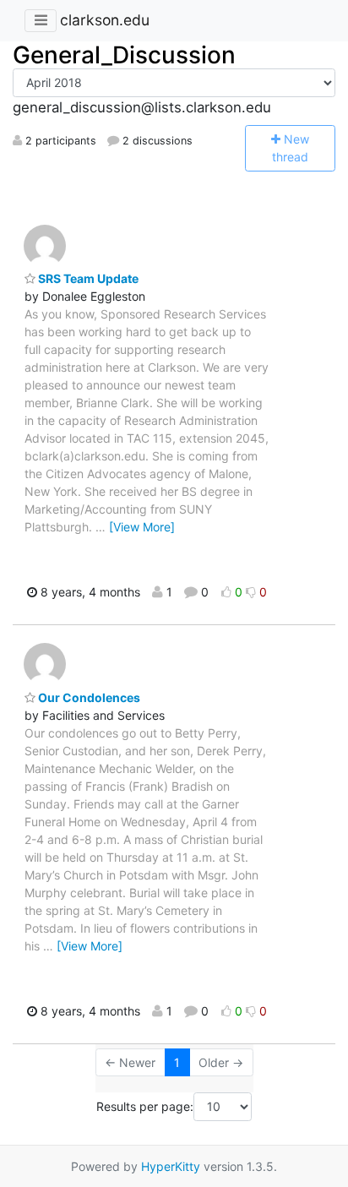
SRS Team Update (87, 278)
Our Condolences (87, 697)
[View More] (142, 527)
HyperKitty (170, 1166)
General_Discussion (124, 55)
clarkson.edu (105, 20)
